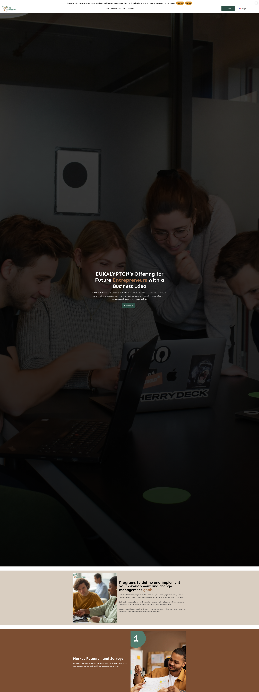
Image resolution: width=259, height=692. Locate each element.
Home (107, 8)
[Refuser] (256, 3)
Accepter (180, 3)
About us (131, 8)
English (244, 8)
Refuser (188, 3)
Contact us (228, 8)
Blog (124, 8)
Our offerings (115, 8)
